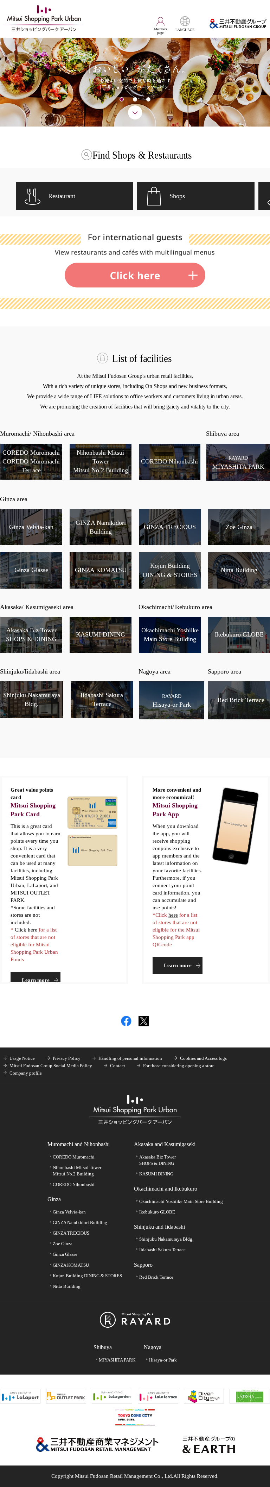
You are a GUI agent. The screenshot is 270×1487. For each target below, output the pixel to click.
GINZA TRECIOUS (71, 1233)
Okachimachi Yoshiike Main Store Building (181, 1201)
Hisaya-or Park (163, 1360)
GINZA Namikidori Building (80, 1222)
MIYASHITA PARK (117, 1360)
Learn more (36, 980)
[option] (135, 82)
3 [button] (148, 99)
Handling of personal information (130, 1058)
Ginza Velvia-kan (69, 1212)
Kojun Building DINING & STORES (87, 1275)
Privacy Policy (67, 1058)
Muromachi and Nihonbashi (78, 1144)
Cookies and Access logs (203, 1058)
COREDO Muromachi (74, 1157)
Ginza (54, 1199)
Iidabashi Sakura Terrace (162, 1249)
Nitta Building (67, 1286)
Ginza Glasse (65, 1254)
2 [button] (135, 99)
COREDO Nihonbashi (74, 1184)
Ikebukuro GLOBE (157, 1212)
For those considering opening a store (178, 1065)
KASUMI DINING (156, 1173)
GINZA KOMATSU (71, 1265)
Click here (26, 930)
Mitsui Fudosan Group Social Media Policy (50, 1065)
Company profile (25, 1073)
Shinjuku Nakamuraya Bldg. (166, 1239)
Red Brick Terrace (156, 1277)
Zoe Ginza (62, 1243)
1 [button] (122, 99)
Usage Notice (22, 1058)
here (173, 915)
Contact (117, 1065)
